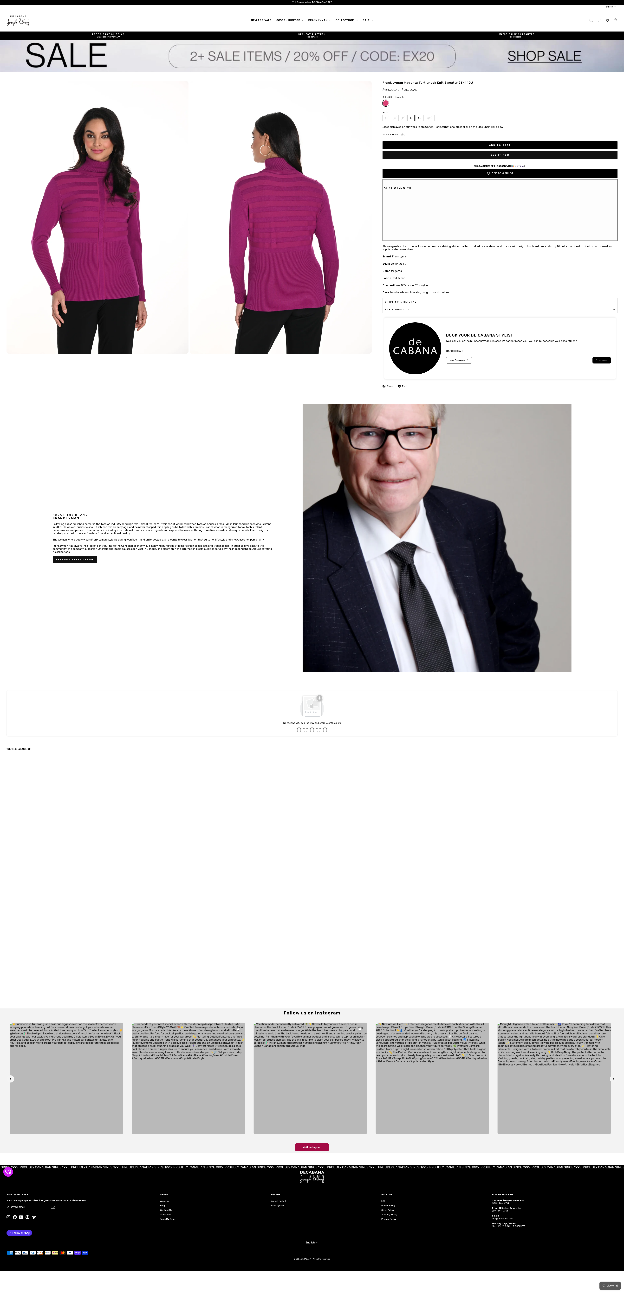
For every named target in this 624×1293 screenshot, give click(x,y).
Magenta (386, 103)
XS (386, 118)
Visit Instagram (312, 1147)
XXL (429, 118)
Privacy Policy (388, 1219)
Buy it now (500, 155)
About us (164, 1201)
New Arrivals (261, 20)
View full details (457, 360)
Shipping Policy (389, 1214)
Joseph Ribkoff (288, 20)
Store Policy (387, 1210)
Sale (366, 20)
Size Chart (165, 1214)
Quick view (81, 980)
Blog (162, 1205)
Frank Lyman (318, 20)
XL (419, 118)
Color (393, 97)
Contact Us (166, 1210)
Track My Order (167, 1219)
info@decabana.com (502, 1218)
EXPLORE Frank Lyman (74, 559)
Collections (345, 20)
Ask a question (397, 309)
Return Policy (388, 1205)
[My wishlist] (607, 20)
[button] (500, 166)
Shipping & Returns (401, 302)
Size (386, 112)
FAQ (383, 1201)
